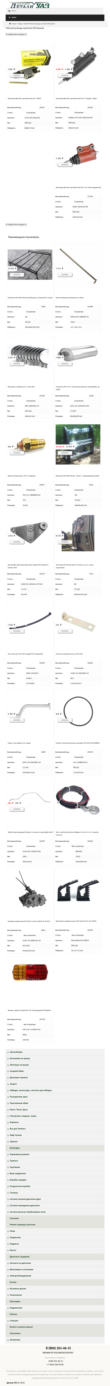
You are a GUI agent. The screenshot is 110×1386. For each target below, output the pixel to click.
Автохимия (15, 1340)
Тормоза (14, 1161)
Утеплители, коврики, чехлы (23, 1116)
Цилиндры (15, 1148)
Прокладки (15, 1302)
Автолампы (15, 1333)
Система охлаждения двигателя (25, 1206)
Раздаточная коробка (20, 1186)
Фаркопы (14, 1122)
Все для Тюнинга (17, 1129)
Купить (17, 76)
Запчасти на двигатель (20, 1263)
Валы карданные (18, 1174)
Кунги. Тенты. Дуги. (19, 1110)
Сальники (14, 1218)
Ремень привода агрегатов (22, 1225)
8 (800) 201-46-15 (58, 1348)
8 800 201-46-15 (56, 1361)
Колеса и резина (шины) (21, 1327)
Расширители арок (19, 1097)
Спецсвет (14, 1321)
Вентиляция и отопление (21, 1270)
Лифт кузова (16, 1135)
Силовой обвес (17, 1071)
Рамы (12, 1231)
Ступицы (14, 1193)
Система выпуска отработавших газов (27, 1212)
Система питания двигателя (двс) (25, 1199)
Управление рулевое (19, 1154)
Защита (13, 1084)
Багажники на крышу (20, 1059)
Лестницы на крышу (19, 1065)
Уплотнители (16, 1295)
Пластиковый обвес (19, 1103)
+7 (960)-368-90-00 (55, 1365)
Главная (14, 24)
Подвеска (14, 1244)
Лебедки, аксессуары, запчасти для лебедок (31, 1090)
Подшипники (16, 1308)
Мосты (13, 1250)
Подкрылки (15, 1238)
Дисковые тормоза (19, 1078)
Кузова (13, 1282)
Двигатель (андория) (20, 1257)
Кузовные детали (18, 1289)
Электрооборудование (20, 1276)
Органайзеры (16, 1052)
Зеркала (13, 1142)
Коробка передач (18, 1180)
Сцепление (15, 1167)
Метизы (13, 1314)
